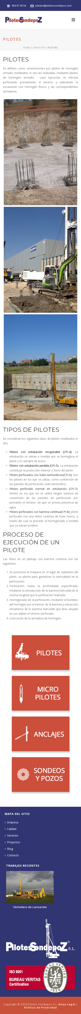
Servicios (39, 47)
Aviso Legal (66, 1004)
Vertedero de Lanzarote (30, 907)
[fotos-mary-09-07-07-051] (40, 367)
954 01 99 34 (19, 5)
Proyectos (13, 842)
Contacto (13, 855)
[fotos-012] (40, 152)
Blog (10, 849)
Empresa (12, 822)
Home (26, 47)
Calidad (11, 829)
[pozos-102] (40, 260)
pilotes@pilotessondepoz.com (53, 5)
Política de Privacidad (40, 1007)
